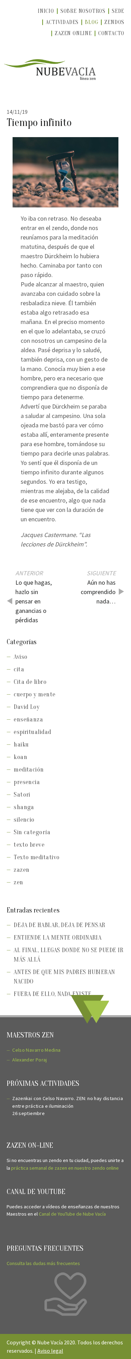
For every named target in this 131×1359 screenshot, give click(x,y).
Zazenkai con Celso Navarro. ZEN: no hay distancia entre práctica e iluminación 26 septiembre (67, 1105)
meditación (29, 769)
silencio (24, 819)
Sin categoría (32, 832)
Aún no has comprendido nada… (98, 591)
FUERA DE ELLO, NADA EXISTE (53, 994)
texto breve (29, 844)
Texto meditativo (36, 857)
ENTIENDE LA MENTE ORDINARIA (57, 937)
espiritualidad (32, 732)
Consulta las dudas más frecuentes (43, 1263)
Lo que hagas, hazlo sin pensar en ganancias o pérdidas (33, 601)
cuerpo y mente (34, 694)
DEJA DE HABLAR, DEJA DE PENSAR (59, 925)
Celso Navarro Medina (36, 1050)
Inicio (46, 11)
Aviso (20, 657)
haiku (21, 744)
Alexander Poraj (29, 1060)
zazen (21, 870)
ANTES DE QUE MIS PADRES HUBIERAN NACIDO (64, 977)
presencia (27, 782)
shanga (24, 807)
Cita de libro (30, 682)
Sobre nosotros (82, 11)
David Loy (26, 707)
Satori (22, 794)
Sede (118, 11)
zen (18, 882)
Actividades (62, 22)
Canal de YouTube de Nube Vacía (72, 1214)
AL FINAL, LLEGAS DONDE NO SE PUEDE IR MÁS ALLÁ (69, 955)
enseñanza (28, 719)
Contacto (111, 33)
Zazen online (73, 33)
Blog (91, 22)
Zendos (114, 22)
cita (19, 669)
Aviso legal (50, 1350)
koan (20, 757)
